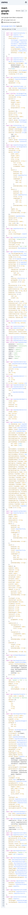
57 (3, 132)
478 (3, 880)
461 (3, 850)
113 (3, 232)
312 (3, 585)
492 (3, 905)
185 (3, 360)
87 (3, 185)
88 (3, 187)
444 (3, 820)
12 (3, 52)
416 (3, 770)
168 (3, 329)
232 (3, 443)
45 (3, 111)
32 (3, 88)
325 (3, 609)
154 (3, 305)
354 (3, 660)
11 (3, 50)
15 (3, 58)
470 (3, 866)
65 (3, 146)
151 (3, 299)
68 (3, 152)
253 (3, 481)
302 (3, 568)
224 (3, 429)
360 (3, 671)
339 (3, 633)
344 (3, 642)
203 (3, 392)
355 (3, 662)
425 (3, 786)
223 (3, 427)
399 (3, 740)
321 (3, 601)
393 (3, 729)
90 (3, 191)
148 (3, 294)
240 (3, 457)
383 (3, 712)
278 (3, 525)
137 (3, 274)
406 (3, 752)
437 (3, 808)
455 (3, 840)
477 (3, 879)
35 (3, 93)
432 (3, 799)
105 (3, 217)
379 (3, 704)
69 (3, 153)
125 (3, 253)
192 (3, 372)
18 (3, 63)
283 (3, 534)
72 (3, 159)
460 (3, 848)
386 (3, 717)
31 (3, 86)
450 (3, 831)
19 (3, 65)
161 (3, 317)
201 (3, 388)
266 (3, 504)
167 (3, 328)
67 (3, 150)
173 (3, 338)
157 (3, 310)
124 (3, 251)
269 (3, 509)
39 (3, 100)
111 (3, 228)
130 (3, 262)
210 (3, 404)
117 (3, 239)
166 (3, 326)
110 (3, 226)
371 (3, 690)
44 (3, 109)
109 (3, 225)
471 (3, 868)
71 (3, 157)
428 (3, 792)
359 (3, 669)
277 (3, 523)
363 (3, 676)
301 (3, 566)
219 (3, 420)
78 (3, 169)
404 (3, 749)
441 (3, 815)
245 (3, 466)
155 (3, 306)
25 (3, 75)
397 (3, 736)
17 (3, 61)
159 (3, 313)
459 (3, 847)
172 (3, 337)
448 (3, 827)
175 (3, 342)
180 (3, 351)
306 (3, 575)
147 (3, 292)
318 (3, 596)
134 (3, 269)
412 (3, 763)
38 (3, 98)
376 (3, 699)
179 (3, 349)
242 (3, 461)
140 (3, 280)
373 (3, 694)
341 (3, 637)
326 (3, 610)
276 (3, 521)
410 (3, 760)
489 (3, 900)
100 (3, 209)
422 (3, 781)
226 (3, 433)
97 (3, 203)
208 (3, 401)
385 (3, 715)
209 (3, 402)
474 (3, 873)
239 (3, 456)
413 (3, 765)
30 (3, 84)
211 (3, 406)
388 (3, 720)
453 (3, 836)
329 (3, 616)
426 (3, 788)
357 (3, 665)
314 (3, 589)
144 (3, 287)
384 (3, 713)
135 (3, 271)
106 (3, 219)
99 (3, 207)
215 (3, 413)
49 (3, 118)
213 (3, 409)
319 (3, 598)
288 (3, 543)
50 (3, 120)
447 (3, 825)
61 (3, 139)
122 (3, 248)
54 (3, 127)
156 (3, 308)
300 (3, 564)
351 (3, 655)
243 (3, 463)
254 (3, 482)
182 (3, 354)
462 (3, 852)
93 (3, 196)
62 (3, 141)
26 (3, 77)
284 (3, 536)
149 (3, 296)
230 (3, 440)
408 (3, 756)
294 (3, 553)
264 (3, 500)
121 (3, 246)
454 (3, 838)
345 (3, 644)
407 (3, 754)
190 (3, 369)
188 (3, 365)
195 (3, 377)
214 (3, 411)
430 (3, 795)
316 (3, 593)
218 (3, 418)
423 (3, 783)
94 (3, 198)
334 (3, 625)
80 (3, 173)
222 (3, 425)
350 (3, 653)
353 (3, 658)
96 (3, 201)
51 (3, 121)
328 (3, 614)
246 (3, 468)
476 (3, 877)
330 (3, 617)
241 (3, 459)
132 (3, 265)
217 (3, 417)
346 (3, 646)
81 (3, 175)
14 (3, 56)
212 (3, 408)
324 (3, 607)
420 (3, 777)
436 (3, 806)
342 (3, 639)
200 (3, 386)
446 (3, 824)
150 (3, 297)
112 (3, 230)
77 (3, 168)
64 (3, 145)
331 (3, 619)
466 (3, 859)
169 (3, 331)
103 (3, 214)
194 (3, 376)
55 (3, 129)
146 (3, 290)
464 (3, 856)
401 (3, 744)
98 (3, 205)
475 (3, 875)
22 (3, 70)
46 (3, 113)
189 (3, 367)
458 (3, 845)
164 (3, 322)
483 (3, 889)
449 (3, 829)
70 (3, 155)
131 (3, 264)
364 (3, 678)
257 (3, 488)
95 (3, 200)
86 (3, 184)
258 (3, 489)
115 (3, 235)
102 (3, 212)
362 (3, 674)
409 (3, 758)
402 (3, 745)
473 (3, 872)
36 (3, 95)
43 (3, 107)
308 (3, 578)
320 (3, 600)
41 (3, 104)
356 (3, 664)
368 (3, 685)
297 (3, 559)
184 (3, 358)
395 (3, 733)
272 (3, 514)
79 (3, 171)
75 (3, 164)
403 (3, 747)
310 (3, 582)
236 (3, 450)
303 (3, 569)
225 (3, 431)
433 (3, 800)
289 (3, 545)
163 (3, 321)
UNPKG (4, 2)
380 (3, 706)
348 (3, 649)
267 (3, 505)
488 (3, 898)
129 (3, 260)
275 (3, 520)
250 (3, 475)
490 (3, 902)
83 (3, 178)
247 (3, 470)
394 (3, 731)
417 (3, 772)
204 (3, 393)
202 (3, 390)
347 (3, 648)
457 (3, 843)
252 (3, 479)
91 (3, 193)
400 (3, 742)
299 (3, 562)
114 (3, 233)
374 (3, 696)
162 (3, 319)
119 (3, 242)
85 (3, 182)
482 (3, 888)
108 (3, 223)
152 (3, 301)
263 (3, 498)
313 (3, 587)
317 (3, 594)
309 (3, 580)
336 (3, 628)
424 (3, 784)
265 (3, 502)
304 (3, 571)
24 (3, 74)
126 (3, 255)
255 (3, 484)
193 (3, 374)
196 (3, 379)
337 (3, 630)
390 (3, 724)
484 (3, 891)
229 (3, 438)
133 (3, 267)
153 (3, 303)
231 (3, 441)
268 (3, 507)
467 (3, 861)
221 (3, 424)
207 (3, 399)
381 (3, 708)
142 (3, 283)
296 (3, 557)
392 (3, 728)
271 (3, 513)
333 (3, 623)
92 (3, 194)
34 (3, 91)
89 (3, 189)
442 (3, 816)
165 (3, 324)
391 (3, 726)
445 (3, 822)
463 (3, 854)
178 (3, 347)
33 (3, 90)
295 (3, 555)
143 (3, 285)
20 (3, 66)
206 (3, 397)
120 (3, 244)
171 (3, 335)
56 (3, 130)
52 (3, 123)
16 (3, 59)
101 (3, 210)
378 (3, 703)
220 (3, 422)
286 (3, 539)
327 (3, 612)
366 (3, 681)
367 (3, 683)
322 (3, 603)
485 (3, 893)
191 (3, 370)
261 (3, 495)
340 (3, 635)
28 (3, 81)
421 (3, 779)
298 (3, 561)
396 (3, 735)
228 (3, 436)
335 (3, 626)
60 (3, 137)
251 (3, 477)
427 (3, 790)
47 (3, 114)
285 (3, 537)
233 (3, 445)
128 (3, 258)
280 (3, 529)
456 (3, 841)
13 (3, 54)
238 (3, 454)
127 (3, 257)
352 (3, 656)
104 (3, 216)
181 (3, 353)
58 (3, 134)
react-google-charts (6, 26)
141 (3, 281)
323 (3, 605)
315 (3, 591)
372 (3, 692)
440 (3, 813)
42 (3, 105)
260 (3, 493)
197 (3, 381)
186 (3, 361)
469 (3, 864)
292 (3, 550)
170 (3, 333)
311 (3, 584)
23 (3, 72)
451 (3, 832)
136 (3, 273)
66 (3, 148)
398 (3, 738)
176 (3, 344)
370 (3, 688)
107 (3, 221)
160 (3, 315)
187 (3, 363)
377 (3, 701)
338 (3, 632)
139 (3, 278)
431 (3, 797)
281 (3, 530)
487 (3, 896)
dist (14, 26)
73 (3, 161)
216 (3, 415)
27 (3, 79)
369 (3, 687)
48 (3, 116)
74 (3, 162)
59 (3, 136)
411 (3, 761)
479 (3, 882)
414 (3, 767)
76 (3, 166)
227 (3, 434)
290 (3, 546)
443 (3, 818)
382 (3, 710)
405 (3, 751)
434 (3, 802)
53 (3, 125)
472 (3, 870)
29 (3, 82)
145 (3, 289)
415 (3, 768)
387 (3, 719)
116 (3, 237)
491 (3, 904)
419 (3, 776)
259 (3, 491)
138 (3, 276)
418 (3, 774)
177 (3, 345)
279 (3, 527)
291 (3, 548)
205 (3, 395)
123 (3, 249)
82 (3, 177)
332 (3, 621)
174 (3, 340)
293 (3, 552)
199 (3, 385)
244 (3, 465)
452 (3, 834)
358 (3, 667)
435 (3, 804)
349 (3, 651)
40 (3, 102)
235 (3, 449)
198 (3, 383)
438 (3, 809)
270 (3, 511)
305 (3, 573)
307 (3, 577)
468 (3, 863)
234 (3, 447)
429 (3, 793)
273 (3, 516)
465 (3, 857)
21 (3, 68)
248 (3, 472)
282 (3, 532)
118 (3, 241)
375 (3, 697)
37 (3, 97)
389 (3, 722)
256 (3, 486)
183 (3, 356)
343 (3, 640)
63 (3, 143)
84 (3, 180)
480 (3, 884)
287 (3, 541)
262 (3, 497)
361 (3, 672)
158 (3, 312)
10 (3, 49)
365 (3, 680)
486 (3, 895)
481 (3, 886)
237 (3, 452)
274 (3, 518)
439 (3, 811)
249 (3, 473)
